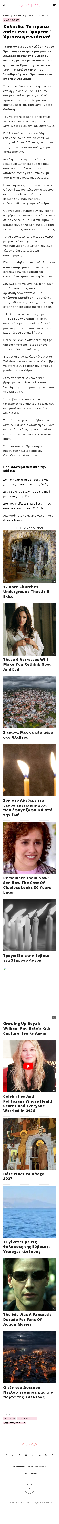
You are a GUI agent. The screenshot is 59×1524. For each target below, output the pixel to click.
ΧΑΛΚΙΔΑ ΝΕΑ (27, 1418)
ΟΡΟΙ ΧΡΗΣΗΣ (29, 1473)
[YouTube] (26, 1455)
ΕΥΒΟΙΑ (10, 1418)
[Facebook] (6, 1455)
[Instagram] (19, 1455)
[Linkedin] (39, 1455)
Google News (12, 520)
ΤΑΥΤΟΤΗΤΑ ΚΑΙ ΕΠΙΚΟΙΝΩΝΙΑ (29, 1466)
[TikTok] (33, 1455)
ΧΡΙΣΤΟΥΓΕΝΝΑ (15, 1423)
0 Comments (11, 19)
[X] (12, 1455)
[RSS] (46, 1455)
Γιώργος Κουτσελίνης (14, 15)
